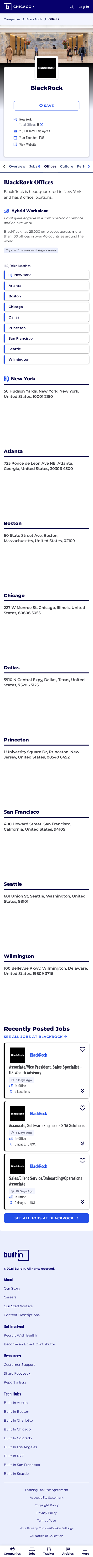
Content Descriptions (22, 1315)
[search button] (71, 7)
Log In (83, 7)
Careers (10, 1297)
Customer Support (19, 1364)
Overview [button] (17, 166)
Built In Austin (16, 1403)
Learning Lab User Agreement (46, 1490)
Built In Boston (16, 1411)
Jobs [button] (34, 166)
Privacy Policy (46, 1513)
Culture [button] (66, 166)
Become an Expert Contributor (29, 1344)
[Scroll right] (88, 166)
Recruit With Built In (21, 1335)
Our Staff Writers (18, 1306)
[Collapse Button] (82, 1090)
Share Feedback (17, 1373)
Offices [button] (50, 166)
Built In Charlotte (18, 1420)
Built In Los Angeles (20, 1447)
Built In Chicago (17, 1429)
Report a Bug (15, 1382)
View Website (27, 144)
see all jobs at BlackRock (45, 1218)
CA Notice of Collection (46, 1536)
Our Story (12, 1288)
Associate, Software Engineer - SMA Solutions (47, 1125)
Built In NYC (14, 1456)
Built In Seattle (16, 1473)
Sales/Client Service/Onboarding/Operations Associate (45, 1181)
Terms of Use (46, 1520)
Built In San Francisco (22, 1465)
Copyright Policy (47, 1505)
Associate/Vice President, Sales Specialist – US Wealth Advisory (45, 1069)
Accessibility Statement (46, 1497)
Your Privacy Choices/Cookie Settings (46, 1528)
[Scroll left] (4, 166)
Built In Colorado (18, 1438)
